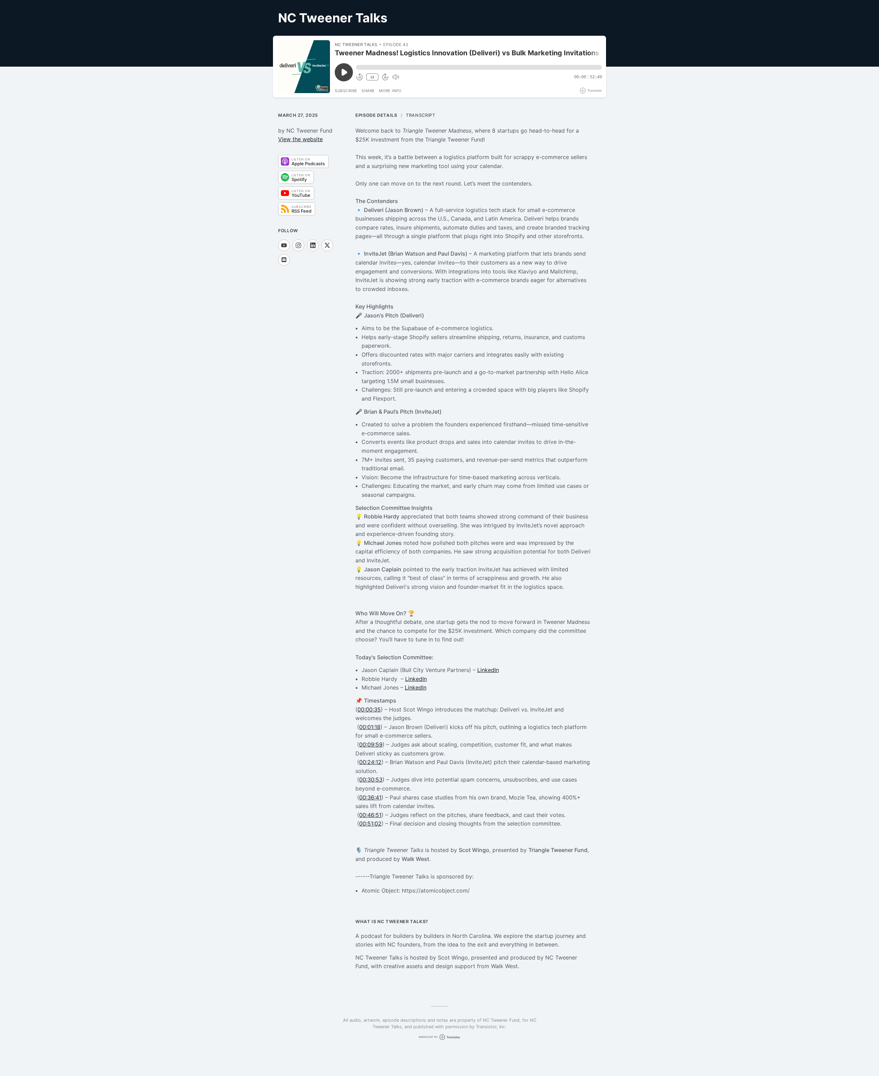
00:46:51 (370, 814)
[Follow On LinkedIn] (313, 245)
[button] (479, 67)
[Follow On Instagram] (298, 245)
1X (372, 77)
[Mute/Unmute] (395, 77)
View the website (300, 139)
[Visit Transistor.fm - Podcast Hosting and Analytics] (591, 90)
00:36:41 (370, 797)
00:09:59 (371, 744)
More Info (390, 90)
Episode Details (376, 115)
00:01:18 (369, 727)
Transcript (420, 115)
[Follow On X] (327, 245)
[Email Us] (284, 260)
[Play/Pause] (303, 66)
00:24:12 (370, 762)
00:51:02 (370, 823)
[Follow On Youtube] (284, 245)
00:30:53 (371, 779)
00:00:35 (369, 709)
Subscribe (346, 90)
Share (368, 90)
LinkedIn (488, 669)
